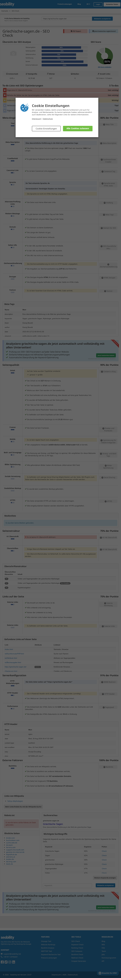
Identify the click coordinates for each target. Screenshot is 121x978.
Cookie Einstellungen (46, 128)
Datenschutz (48, 119)
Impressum (36, 119)
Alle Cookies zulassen (78, 128)
